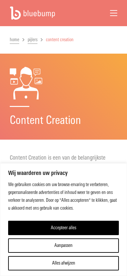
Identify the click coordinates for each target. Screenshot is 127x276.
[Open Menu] (113, 13)
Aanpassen (63, 245)
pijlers (32, 40)
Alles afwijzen (63, 263)
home (14, 40)
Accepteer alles (63, 228)
